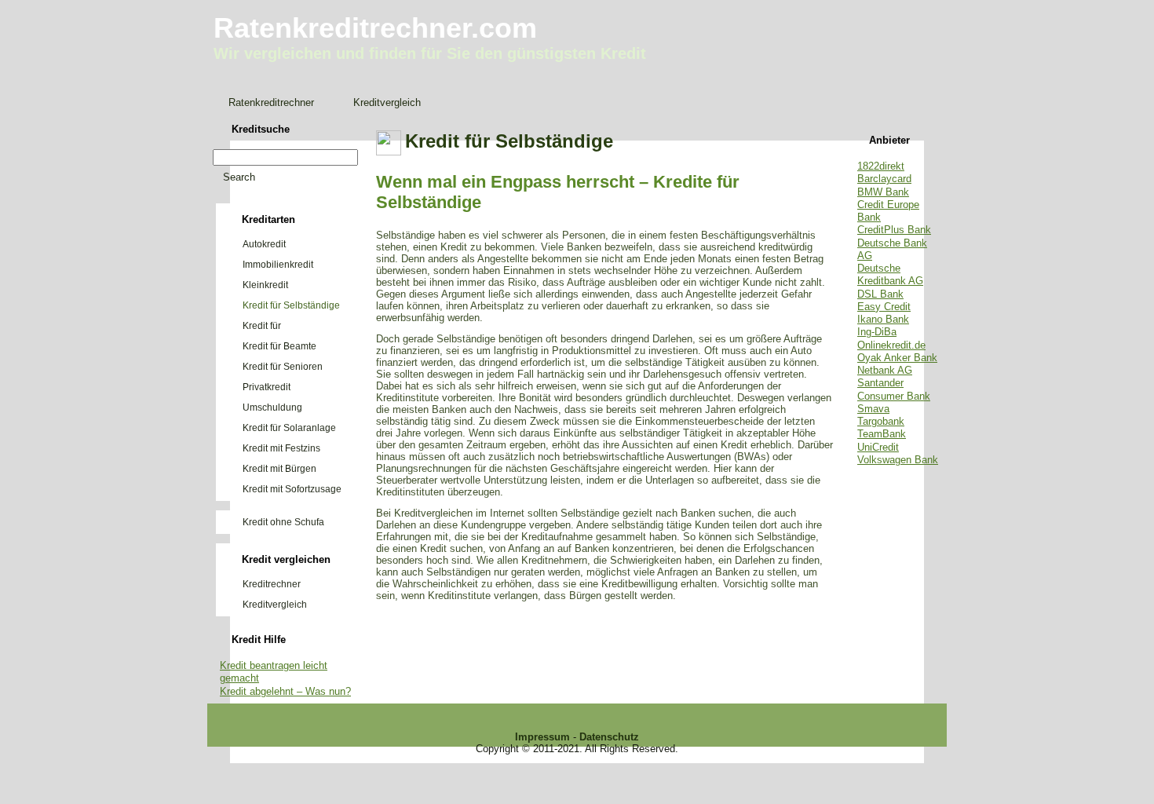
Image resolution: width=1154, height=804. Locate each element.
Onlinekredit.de (891, 345)
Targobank (880, 421)
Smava (873, 409)
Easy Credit (884, 306)
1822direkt (880, 166)
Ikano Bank (883, 319)
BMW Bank (883, 192)
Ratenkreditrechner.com (375, 28)
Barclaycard (884, 179)
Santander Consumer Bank (893, 389)
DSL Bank (880, 294)
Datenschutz (609, 737)
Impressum (542, 737)
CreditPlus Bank (894, 230)
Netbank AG (884, 370)
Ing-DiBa (877, 332)
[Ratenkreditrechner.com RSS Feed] (220, 761)
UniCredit (878, 447)
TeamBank (881, 434)
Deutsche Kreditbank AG (890, 274)
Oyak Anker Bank (897, 358)
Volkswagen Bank (897, 460)
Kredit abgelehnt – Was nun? (285, 691)
